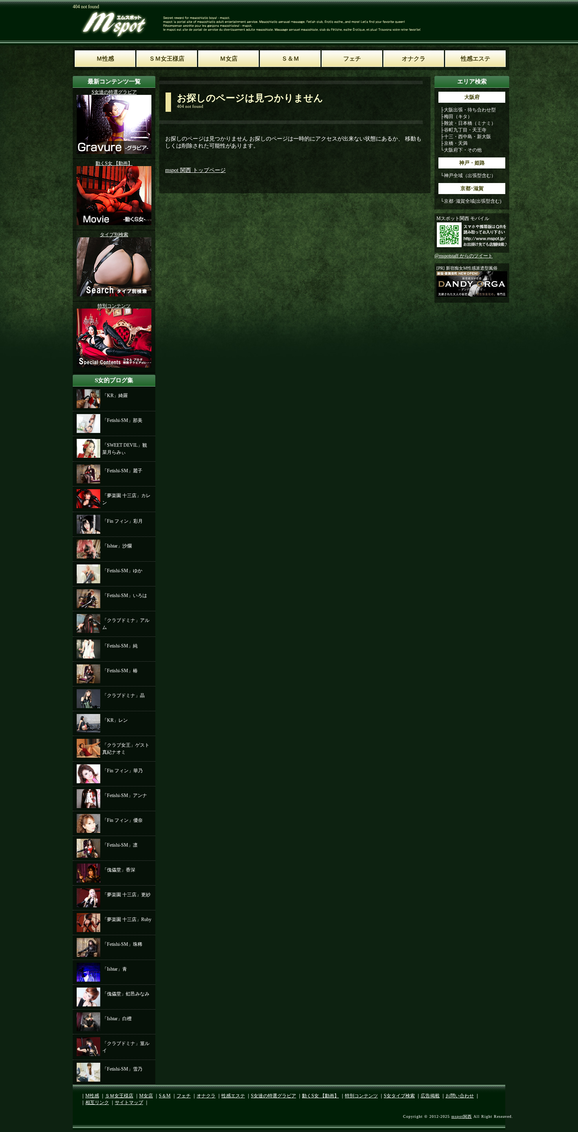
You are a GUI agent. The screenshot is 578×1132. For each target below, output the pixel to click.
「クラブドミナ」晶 (123, 695)
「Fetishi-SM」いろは (124, 595)
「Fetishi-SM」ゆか (122, 570)
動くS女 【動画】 (320, 1096)
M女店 (146, 1096)
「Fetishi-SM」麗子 (122, 471)
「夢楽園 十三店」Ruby (126, 919)
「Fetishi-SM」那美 (122, 420)
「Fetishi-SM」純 (120, 646)
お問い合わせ (459, 1096)
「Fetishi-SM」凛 (120, 845)
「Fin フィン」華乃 (122, 770)
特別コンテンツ (361, 1096)
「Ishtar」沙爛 (117, 546)
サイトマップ (129, 1102)
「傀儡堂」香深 (118, 870)
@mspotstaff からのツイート (463, 256)
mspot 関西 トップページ (195, 170)
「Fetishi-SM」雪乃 (122, 1069)
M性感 (92, 1096)
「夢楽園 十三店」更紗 (126, 894)
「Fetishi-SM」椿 (120, 670)
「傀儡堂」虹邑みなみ (125, 994)
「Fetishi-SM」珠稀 (122, 944)
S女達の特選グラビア (273, 1096)
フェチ (184, 1096)
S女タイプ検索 (399, 1096)
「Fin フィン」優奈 (122, 820)
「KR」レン (115, 720)
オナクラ (206, 1096)
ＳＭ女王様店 (119, 1096)
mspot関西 (461, 1116)
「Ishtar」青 (114, 969)
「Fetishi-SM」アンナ (124, 795)
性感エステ (233, 1096)
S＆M (165, 1096)
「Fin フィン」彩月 (122, 521)
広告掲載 (430, 1096)
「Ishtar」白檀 (117, 1018)
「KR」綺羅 (115, 395)
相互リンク (97, 1102)
